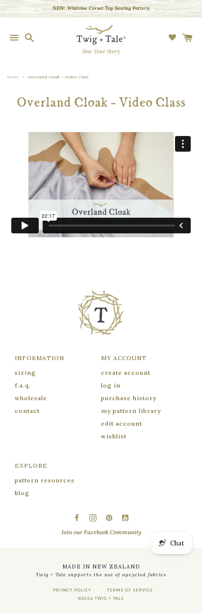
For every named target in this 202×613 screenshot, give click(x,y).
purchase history (128, 398)
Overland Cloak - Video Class (58, 76)
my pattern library (131, 410)
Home (13, 76)
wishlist (113, 436)
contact (27, 410)
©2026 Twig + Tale (101, 598)
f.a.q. (23, 385)
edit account (121, 423)
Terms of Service (130, 590)
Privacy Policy (72, 590)
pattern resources (45, 480)
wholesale (31, 398)
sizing (25, 372)
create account (126, 372)
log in (111, 385)
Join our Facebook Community (101, 532)
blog (22, 493)
